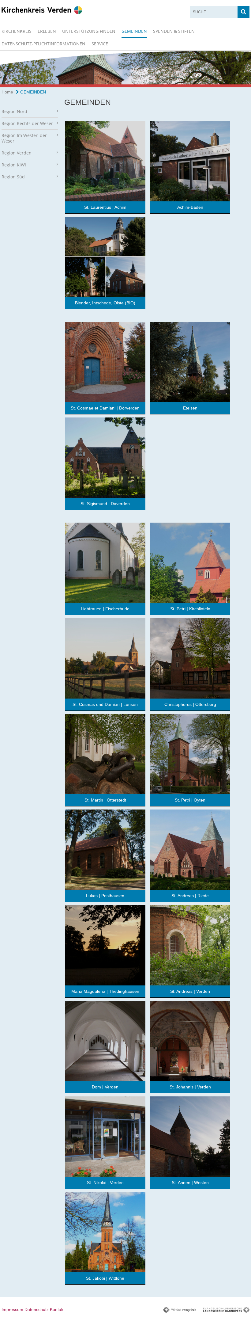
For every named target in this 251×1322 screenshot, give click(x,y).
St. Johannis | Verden (190, 1086)
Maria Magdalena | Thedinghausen (105, 991)
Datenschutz (36, 1309)
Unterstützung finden (88, 31)
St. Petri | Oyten (190, 800)
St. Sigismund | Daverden (105, 503)
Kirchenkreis (17, 31)
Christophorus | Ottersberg (190, 704)
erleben (47, 31)
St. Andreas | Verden (190, 991)
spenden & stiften (174, 31)
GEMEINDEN (134, 31)
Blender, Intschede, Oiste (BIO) (105, 302)
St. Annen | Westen (190, 1182)
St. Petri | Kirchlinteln (190, 608)
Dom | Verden (105, 1086)
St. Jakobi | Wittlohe (105, 1278)
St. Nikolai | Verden (105, 1182)
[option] (125, 69)
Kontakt (57, 1309)
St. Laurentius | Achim (105, 207)
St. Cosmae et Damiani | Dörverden (105, 408)
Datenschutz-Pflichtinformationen (43, 44)
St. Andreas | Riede (190, 895)
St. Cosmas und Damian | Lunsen (105, 704)
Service (100, 44)
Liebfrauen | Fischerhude (105, 608)
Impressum (12, 1309)
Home (7, 92)
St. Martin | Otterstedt (105, 800)
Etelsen (190, 408)
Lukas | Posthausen (105, 895)
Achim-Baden (190, 207)
